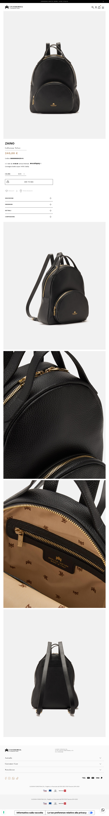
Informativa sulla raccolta (30, 812)
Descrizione (9, 198)
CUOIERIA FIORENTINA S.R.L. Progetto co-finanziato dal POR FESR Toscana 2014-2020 (54, 799)
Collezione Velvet (13, 148)
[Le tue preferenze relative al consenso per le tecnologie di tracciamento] (4, 812)
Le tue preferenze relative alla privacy (67, 812)
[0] (99, 7)
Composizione (10, 216)
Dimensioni (9, 204)
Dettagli (8, 210)
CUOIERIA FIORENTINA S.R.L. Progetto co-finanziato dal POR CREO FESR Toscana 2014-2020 (54, 786)
